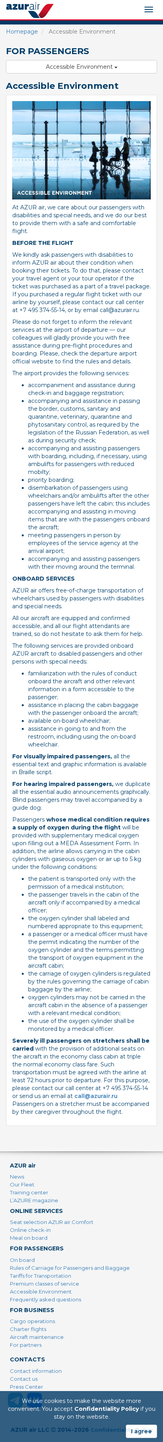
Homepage (22, 31)
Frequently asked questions (45, 1299)
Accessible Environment (80, 66)
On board (22, 1260)
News (17, 1176)
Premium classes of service (44, 1283)
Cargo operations (32, 1321)
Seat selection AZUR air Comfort (51, 1222)
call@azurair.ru (96, 1096)
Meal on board (28, 1238)
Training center (29, 1192)
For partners (26, 1345)
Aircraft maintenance (37, 1337)
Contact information (36, 1371)
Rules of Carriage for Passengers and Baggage (70, 1268)
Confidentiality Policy (106, 1408)
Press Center (26, 1387)
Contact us (24, 1379)
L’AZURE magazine (34, 1200)
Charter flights (28, 1329)
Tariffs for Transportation (40, 1276)
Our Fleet (22, 1184)
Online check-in (30, 1230)
